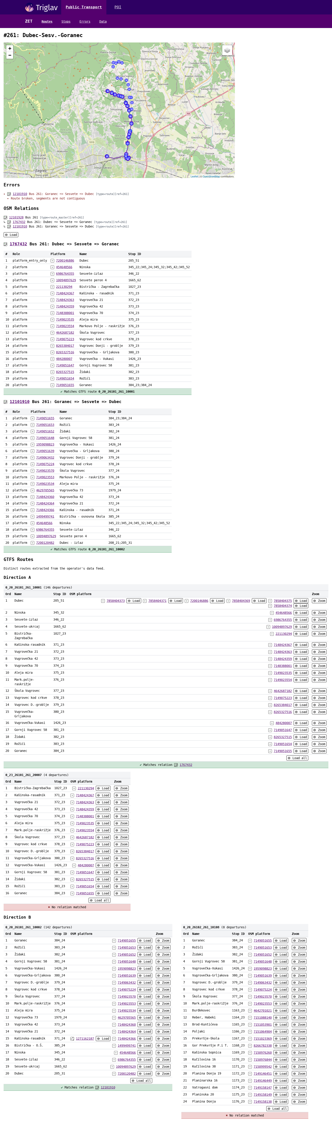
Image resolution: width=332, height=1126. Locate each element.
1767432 (19, 222)
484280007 (64, 359)
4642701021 (263, 1010)
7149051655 (65, 385)
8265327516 (65, 352)
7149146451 (263, 1073)
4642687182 (65, 332)
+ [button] (9, 48)
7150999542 (263, 1066)
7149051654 (65, 378)
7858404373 (116, 601)
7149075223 (65, 339)
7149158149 (263, 1094)
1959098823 (45, 444)
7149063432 (45, 457)
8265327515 (65, 372)
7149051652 (45, 431)
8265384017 (65, 345)
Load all (299, 758)
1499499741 (45, 516)
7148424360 (45, 497)
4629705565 (45, 490)
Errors (84, 21)
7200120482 (45, 542)
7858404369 (241, 601)
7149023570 (45, 470)
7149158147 (263, 1087)
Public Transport (84, 7)
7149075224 (45, 464)
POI (118, 7)
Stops (65, 21)
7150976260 (263, 1052)
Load (12, 235)
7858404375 (283, 601)
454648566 (64, 267)
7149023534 (45, 484)
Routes (47, 21)
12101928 (16, 217)
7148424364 (45, 503)
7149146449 (263, 1080)
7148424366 (45, 510)
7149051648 (45, 438)
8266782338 (263, 1045)
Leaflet (194, 176)
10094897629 (66, 280)
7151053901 (263, 1024)
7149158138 (263, 1101)
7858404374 (283, 606)
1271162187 (85, 1038)
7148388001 (65, 313)
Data (103, 21)
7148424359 (65, 306)
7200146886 (65, 260)
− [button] (9, 55)
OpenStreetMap (211, 176)
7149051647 (65, 365)
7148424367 (65, 293)
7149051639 (45, 451)
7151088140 (263, 1017)
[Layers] (227, 50)
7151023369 (263, 1038)
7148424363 (65, 300)
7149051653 (45, 425)
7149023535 (65, 319)
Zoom (320, 601)
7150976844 (263, 1059)
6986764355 (65, 273)
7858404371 (157, 601)
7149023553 (45, 477)
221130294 (64, 287)
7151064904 (263, 1031)
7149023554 (65, 326)
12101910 (20, 194)
